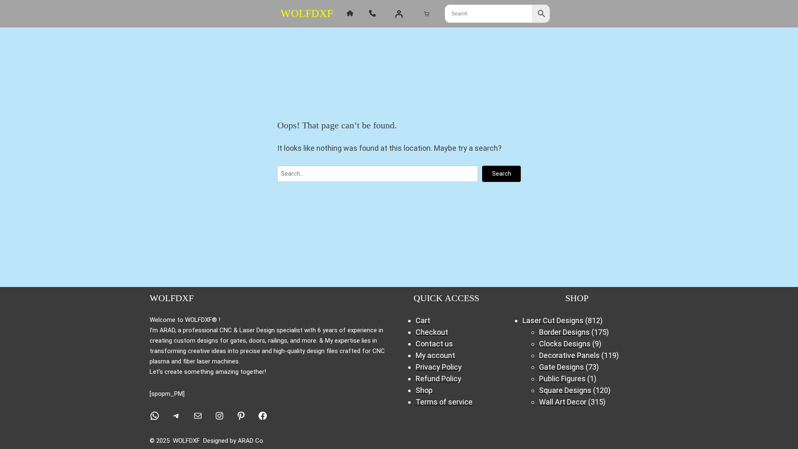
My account (435, 355)
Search (501, 173)
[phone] (372, 13)
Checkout (432, 332)
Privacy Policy (439, 367)
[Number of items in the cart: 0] (426, 13)
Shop (424, 390)
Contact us (434, 343)
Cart (423, 320)
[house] (350, 13)
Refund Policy (438, 378)
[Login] (398, 14)
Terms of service (444, 401)
